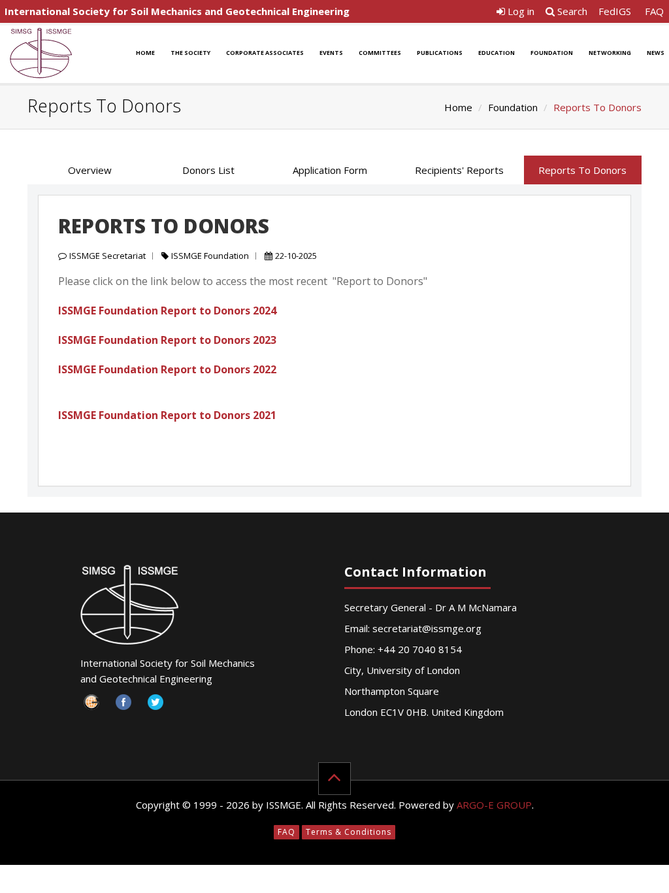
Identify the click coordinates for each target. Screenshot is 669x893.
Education (496, 52)
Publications (440, 52)
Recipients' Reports (459, 170)
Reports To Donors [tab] (582, 170)
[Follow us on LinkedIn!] (187, 705)
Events (331, 52)
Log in (519, 11)
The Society (190, 52)
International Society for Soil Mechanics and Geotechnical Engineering (177, 11)
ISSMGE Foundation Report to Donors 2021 (167, 415)
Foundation (551, 52)
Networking (610, 52)
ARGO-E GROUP (494, 804)
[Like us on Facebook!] (123, 705)
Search (571, 11)
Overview (90, 170)
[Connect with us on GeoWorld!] (91, 705)
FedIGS (614, 11)
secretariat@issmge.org (426, 628)
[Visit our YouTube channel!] (219, 705)
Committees (380, 52)
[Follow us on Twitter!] (155, 705)
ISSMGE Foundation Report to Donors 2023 (167, 340)
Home (145, 52)
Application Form (330, 170)
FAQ (654, 11)
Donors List (208, 170)
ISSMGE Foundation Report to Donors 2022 (167, 369)
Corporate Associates (265, 52)
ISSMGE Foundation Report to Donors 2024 (167, 310)
